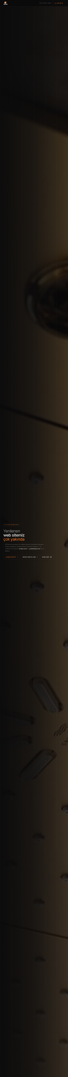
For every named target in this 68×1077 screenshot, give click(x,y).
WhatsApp (45, 557)
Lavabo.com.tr (11, 557)
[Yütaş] (5, 3)
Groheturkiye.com (29, 557)
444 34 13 (60, 3)
